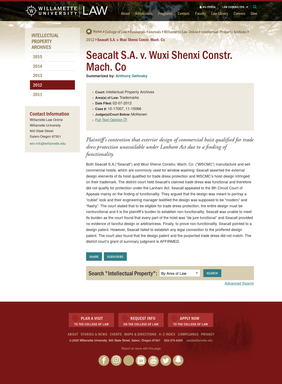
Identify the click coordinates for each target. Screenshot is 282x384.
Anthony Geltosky (131, 75)
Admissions (144, 13)
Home (97, 31)
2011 (37, 94)
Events (116, 334)
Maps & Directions (140, 334)
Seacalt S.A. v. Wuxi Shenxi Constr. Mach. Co (131, 39)
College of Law (116, 31)
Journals (154, 31)
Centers (184, 13)
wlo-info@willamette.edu (48, 143)
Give (254, 13)
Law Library (219, 13)
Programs (165, 13)
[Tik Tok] (128, 360)
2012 (90, 39)
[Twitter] (165, 360)
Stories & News (94, 334)
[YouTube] (153, 361)
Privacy (207, 334)
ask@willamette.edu (199, 340)
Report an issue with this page (141, 348)
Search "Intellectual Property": (123, 273)
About (125, 13)
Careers (239, 13)
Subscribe (115, 256)
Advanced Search (239, 283)
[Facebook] (103, 360)
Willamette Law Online (181, 31)
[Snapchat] (178, 360)
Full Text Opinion (109, 119)
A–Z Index (167, 334)
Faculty (200, 13)
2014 (37, 66)
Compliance (188, 334)
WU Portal (209, 7)
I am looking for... (234, 7)
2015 (37, 56)
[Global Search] (255, 7)
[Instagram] (116, 360)
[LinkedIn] (141, 360)
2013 (37, 75)
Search (212, 273)
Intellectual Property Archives (223, 31)
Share (94, 256)
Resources (138, 31)
